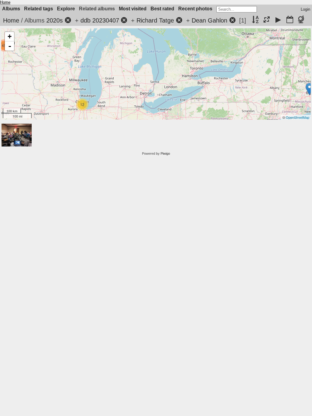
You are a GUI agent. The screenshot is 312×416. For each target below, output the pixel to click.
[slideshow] (278, 20)
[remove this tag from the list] (68, 20)
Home (5, 2)
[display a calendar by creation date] (290, 20)
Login (305, 9)
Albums (11, 8)
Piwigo (165, 153)
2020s (54, 20)
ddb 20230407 (99, 20)
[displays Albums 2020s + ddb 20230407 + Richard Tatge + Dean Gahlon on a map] (302, 20)
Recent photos (195, 8)
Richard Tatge (155, 20)
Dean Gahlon (209, 20)
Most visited (133, 8)
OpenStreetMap (297, 117)
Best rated (162, 8)
